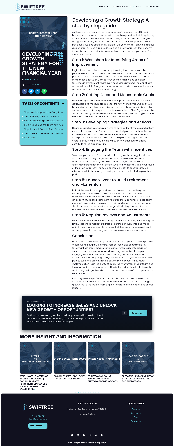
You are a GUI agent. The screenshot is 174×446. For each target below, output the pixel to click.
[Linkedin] (78, 435)
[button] (24, 91)
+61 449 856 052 (38, 416)
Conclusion (30, 137)
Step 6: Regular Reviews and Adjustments (44, 133)
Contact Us (152, 7)
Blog (138, 7)
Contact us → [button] (138, 313)
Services (134, 413)
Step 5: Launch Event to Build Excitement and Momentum (44, 129)
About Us (103, 7)
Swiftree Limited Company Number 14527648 (86, 409)
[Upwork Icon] (96, 435)
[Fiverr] (102, 435)
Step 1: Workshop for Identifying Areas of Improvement (44, 112)
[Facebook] (84, 435)
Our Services (120, 7)
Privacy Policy (100, 442)
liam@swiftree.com (38, 419)
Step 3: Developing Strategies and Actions (44, 120)
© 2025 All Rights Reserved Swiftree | (81, 442)
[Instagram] (90, 435)
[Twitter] (72, 435)
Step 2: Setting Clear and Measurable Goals (44, 116)
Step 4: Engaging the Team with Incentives (44, 124)
